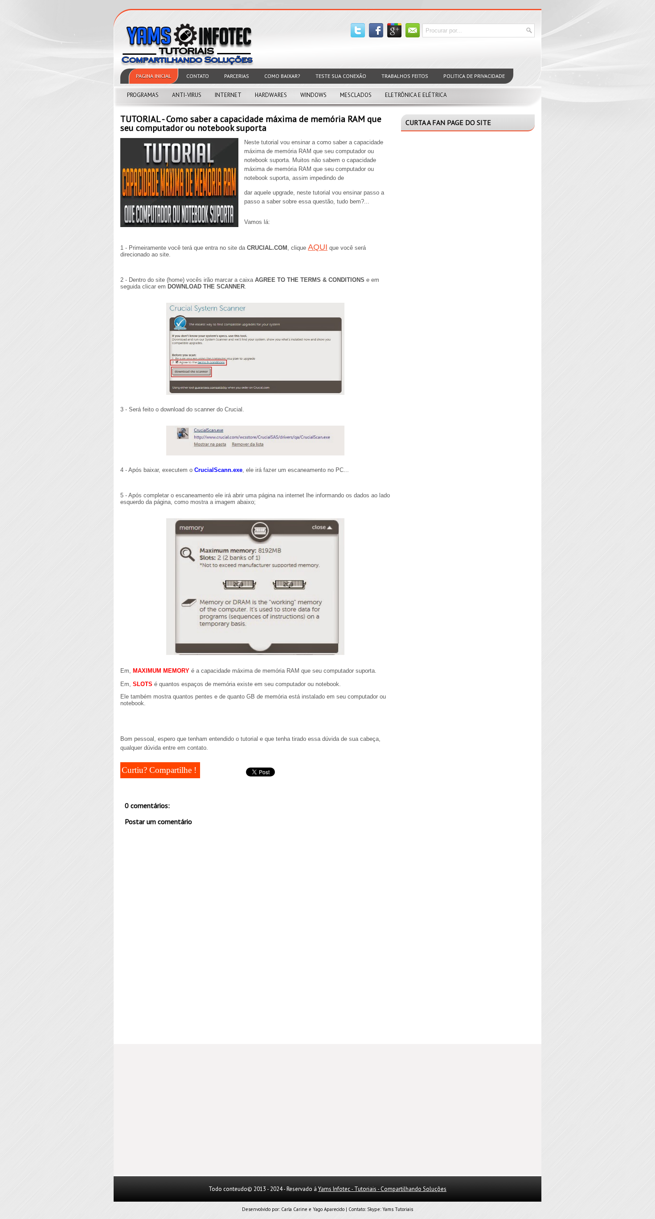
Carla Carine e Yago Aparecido (312, 1209)
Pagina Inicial (153, 76)
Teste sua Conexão (340, 76)
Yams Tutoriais (397, 1209)
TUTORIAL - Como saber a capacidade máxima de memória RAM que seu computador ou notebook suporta (250, 123)
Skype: (374, 1209)
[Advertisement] (187, 1108)
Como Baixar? (282, 76)
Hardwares (271, 95)
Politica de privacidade (474, 76)
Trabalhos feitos (404, 76)
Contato (197, 76)
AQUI (318, 247)
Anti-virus (186, 95)
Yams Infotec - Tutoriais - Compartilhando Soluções (382, 1189)
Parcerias (236, 76)
